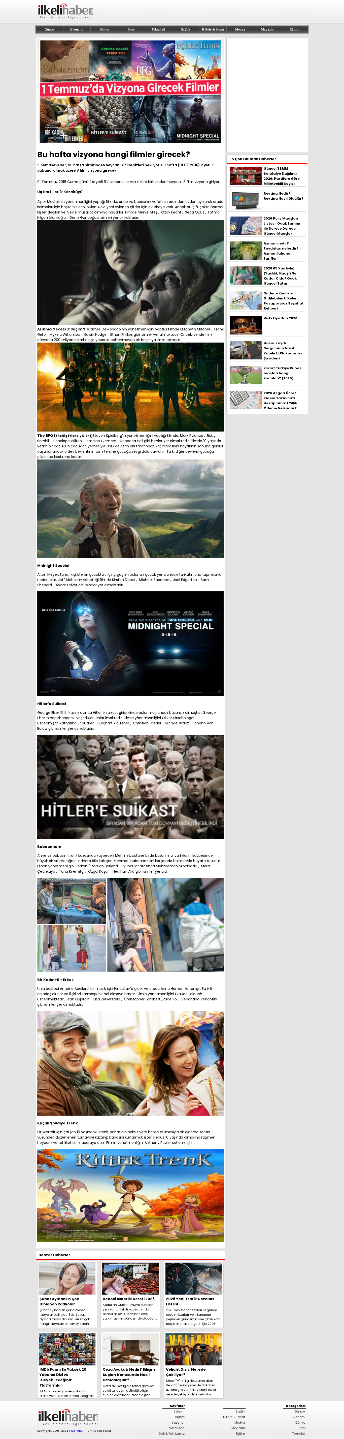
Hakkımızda (175, 1428)
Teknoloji (158, 29)
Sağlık (185, 29)
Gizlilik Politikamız (171, 1433)
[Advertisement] (267, 94)
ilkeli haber (76, 1431)
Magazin (267, 29)
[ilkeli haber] (66, 21)
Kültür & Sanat (213, 29)
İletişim (179, 1411)
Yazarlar (178, 1422)
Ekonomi (76, 29)
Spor (131, 29)
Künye (180, 1417)
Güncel (50, 29)
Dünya (104, 29)
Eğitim (294, 29)
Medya (240, 29)
